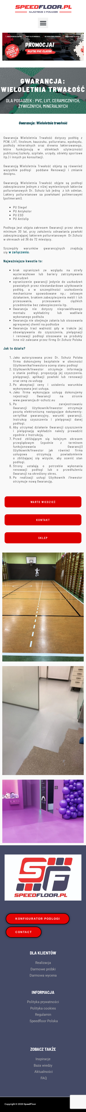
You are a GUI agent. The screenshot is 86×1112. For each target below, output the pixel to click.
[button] (43, 23)
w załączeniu (19, 252)
